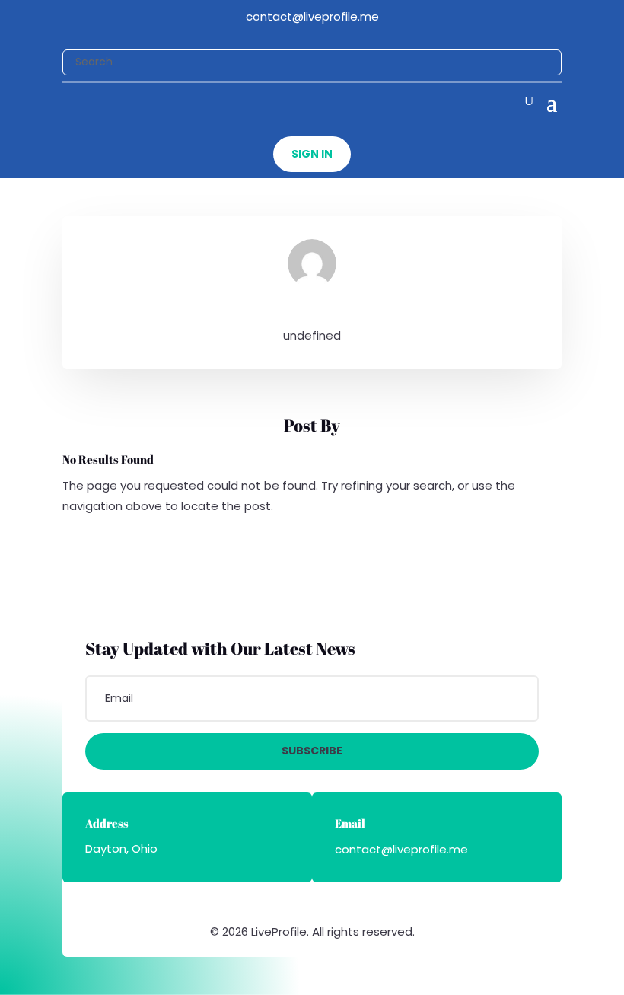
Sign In (312, 153)
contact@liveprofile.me (312, 16)
